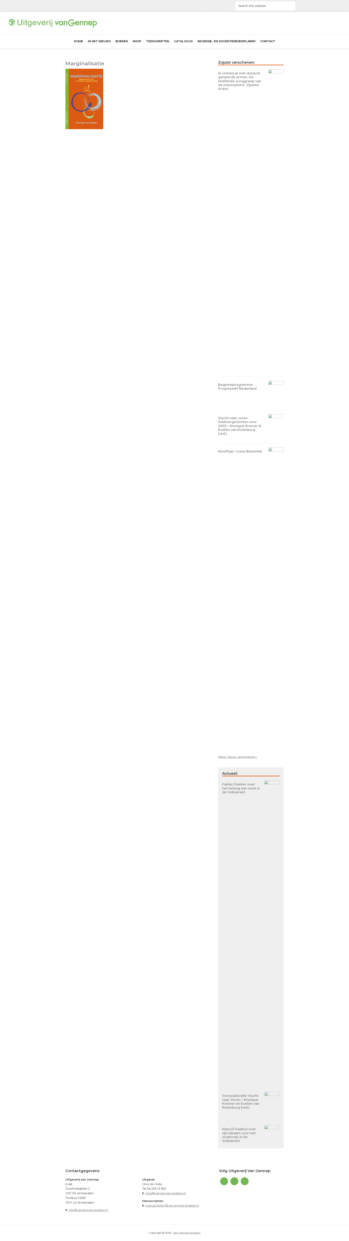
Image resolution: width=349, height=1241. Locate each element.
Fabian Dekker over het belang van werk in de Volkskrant (241, 788)
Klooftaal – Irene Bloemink (240, 451)
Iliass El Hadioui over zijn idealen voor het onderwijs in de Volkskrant (239, 1135)
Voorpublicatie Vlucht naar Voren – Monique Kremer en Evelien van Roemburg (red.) (240, 1101)
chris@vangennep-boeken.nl (165, 1193)
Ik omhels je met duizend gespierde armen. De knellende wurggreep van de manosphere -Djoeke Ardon (239, 81)
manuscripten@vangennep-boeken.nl (172, 1205)
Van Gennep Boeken (187, 1232)
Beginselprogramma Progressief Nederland (237, 386)
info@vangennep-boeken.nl (88, 1210)
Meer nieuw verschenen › (237, 757)
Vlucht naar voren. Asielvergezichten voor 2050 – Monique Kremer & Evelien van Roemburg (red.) (239, 426)
